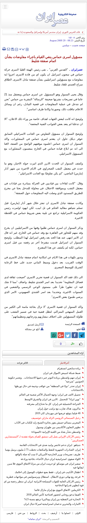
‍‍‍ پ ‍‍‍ (22, 49)
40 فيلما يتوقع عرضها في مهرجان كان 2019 (57, 413)
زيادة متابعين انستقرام (68, 368)
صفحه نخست (78, 45)
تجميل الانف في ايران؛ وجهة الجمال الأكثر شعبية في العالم (49, 394)
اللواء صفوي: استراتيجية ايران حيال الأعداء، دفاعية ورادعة (50, 459)
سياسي (65, 45)
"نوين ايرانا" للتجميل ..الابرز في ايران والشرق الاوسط (52, 399)
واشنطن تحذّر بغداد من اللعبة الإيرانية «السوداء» (55, 431)
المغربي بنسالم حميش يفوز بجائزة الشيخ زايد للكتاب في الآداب (47, 422)
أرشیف (53, 513)
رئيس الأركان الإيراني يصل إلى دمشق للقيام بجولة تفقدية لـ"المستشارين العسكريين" (44, 438)
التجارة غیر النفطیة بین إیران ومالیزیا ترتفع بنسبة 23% (52, 499)
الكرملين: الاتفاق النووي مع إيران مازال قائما (57, 489)
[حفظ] (12, 49)
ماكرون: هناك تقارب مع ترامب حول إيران (59, 408)
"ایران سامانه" (34, 519)
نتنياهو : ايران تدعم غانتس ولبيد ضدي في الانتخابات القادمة (50, 445)
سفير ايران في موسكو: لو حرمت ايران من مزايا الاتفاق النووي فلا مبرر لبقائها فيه (45, 465)
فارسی (10, 513)
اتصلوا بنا (66, 513)
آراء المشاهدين (76, 353)
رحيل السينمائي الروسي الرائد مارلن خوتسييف (55, 417)
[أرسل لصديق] (8, 49)
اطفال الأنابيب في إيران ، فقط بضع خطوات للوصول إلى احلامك (47, 472)
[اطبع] (4, 49)
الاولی (77, 513)
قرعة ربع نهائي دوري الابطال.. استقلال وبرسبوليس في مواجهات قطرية (43, 476)
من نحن (21, 513)
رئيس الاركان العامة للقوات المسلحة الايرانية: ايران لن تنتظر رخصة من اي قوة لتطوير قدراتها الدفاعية (44, 483)
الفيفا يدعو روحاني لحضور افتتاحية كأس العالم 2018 (53, 494)
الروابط (33, 513)
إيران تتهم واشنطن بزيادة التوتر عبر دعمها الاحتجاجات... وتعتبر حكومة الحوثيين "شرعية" (46, 379)
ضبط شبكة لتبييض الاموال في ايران (61, 373)
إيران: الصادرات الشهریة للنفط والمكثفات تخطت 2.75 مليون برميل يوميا (42, 449)
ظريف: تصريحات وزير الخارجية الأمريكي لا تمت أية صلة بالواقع (47, 454)
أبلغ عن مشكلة (32, 329)
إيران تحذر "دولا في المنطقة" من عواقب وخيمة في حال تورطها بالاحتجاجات (49, 388)
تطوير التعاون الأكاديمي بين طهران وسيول (58, 427)
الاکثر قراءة (22, 363)
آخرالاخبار (64, 363)
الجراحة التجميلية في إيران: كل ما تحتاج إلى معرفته (53, 403)
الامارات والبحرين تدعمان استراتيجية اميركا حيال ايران (52, 503)
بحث (43, 513)
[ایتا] (47, 335)
